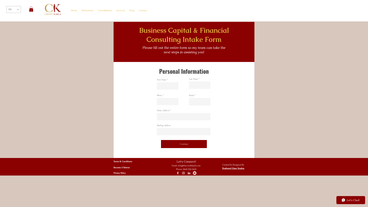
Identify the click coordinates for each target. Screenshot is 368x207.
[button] (31, 9)
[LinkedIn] (189, 173)
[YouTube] (194, 173)
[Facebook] (178, 173)
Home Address (163, 110)
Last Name (193, 79)
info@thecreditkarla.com (189, 165)
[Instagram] (183, 173)
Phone (159, 95)
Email (191, 95)
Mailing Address (164, 125)
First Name (161, 80)
